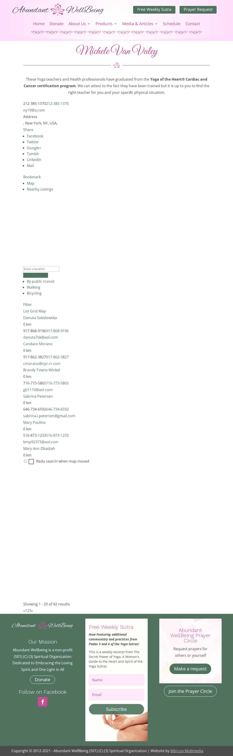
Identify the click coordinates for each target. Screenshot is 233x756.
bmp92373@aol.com (40, 441)
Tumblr (33, 153)
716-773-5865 (57, 383)
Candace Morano (38, 343)
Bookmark (32, 176)
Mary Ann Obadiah (39, 448)
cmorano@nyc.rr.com (42, 363)
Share (28, 129)
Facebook (35, 136)
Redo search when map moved (62, 461)
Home (39, 24)
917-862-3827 (57, 356)
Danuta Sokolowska (40, 317)
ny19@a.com (34, 110)
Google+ (34, 147)
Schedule (171, 24)
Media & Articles (137, 24)
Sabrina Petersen (38, 396)
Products (104, 24)
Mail (30, 165)
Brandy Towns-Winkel (41, 369)
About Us (77, 24)
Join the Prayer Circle (190, 691)
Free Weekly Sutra (154, 9)
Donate (56, 24)
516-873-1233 (57, 435)
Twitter (33, 141)
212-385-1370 (57, 103)
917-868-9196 (57, 330)
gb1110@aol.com (38, 389)
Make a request (190, 669)
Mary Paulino (34, 422)
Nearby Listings (40, 189)
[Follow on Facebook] (42, 701)
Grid (34, 311)
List (26, 311)
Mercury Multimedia (186, 750)
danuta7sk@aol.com (40, 337)
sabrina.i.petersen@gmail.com (49, 415)
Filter (27, 304)
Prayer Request (198, 9)
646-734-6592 (57, 409)
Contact (192, 24)
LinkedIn (34, 159)
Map (30, 183)
